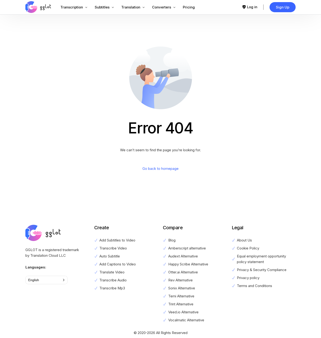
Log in (252, 7)
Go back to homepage (160, 168)
